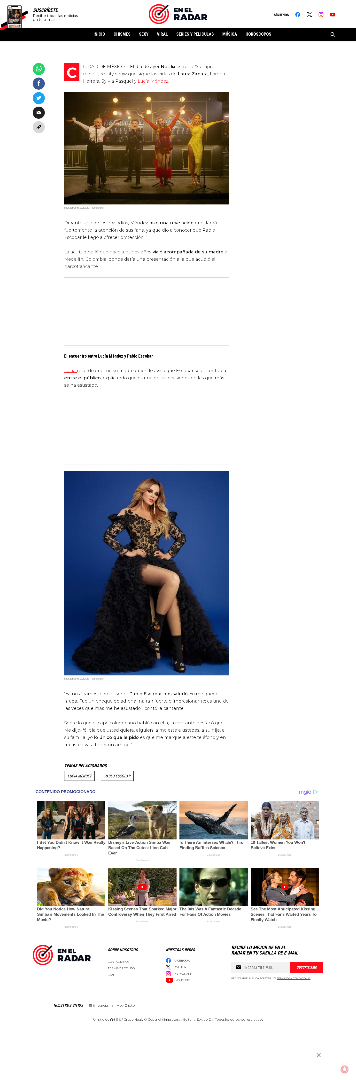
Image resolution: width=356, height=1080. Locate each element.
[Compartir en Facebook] (39, 84)
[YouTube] (332, 14)
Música (229, 34)
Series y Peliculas (195, 34)
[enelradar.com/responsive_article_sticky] (318, 1055)
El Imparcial (98, 1005)
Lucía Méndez (152, 81)
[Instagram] (321, 14)
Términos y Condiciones (293, 978)
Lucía (70, 370)
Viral (162, 34)
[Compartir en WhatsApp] (39, 69)
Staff (112, 975)
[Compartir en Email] (39, 113)
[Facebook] (298, 14)
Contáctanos (118, 961)
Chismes (122, 34)
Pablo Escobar (117, 776)
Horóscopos (258, 34)
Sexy (143, 34)
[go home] (178, 14)
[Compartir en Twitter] (39, 98)
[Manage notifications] (344, 1069)
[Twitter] (309, 14)
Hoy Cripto (125, 1005)
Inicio (99, 34)
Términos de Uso (121, 968)
